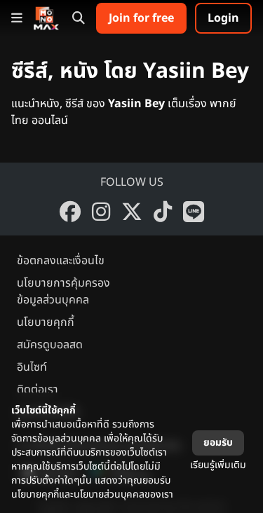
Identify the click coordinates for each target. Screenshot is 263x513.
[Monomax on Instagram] (101, 211)
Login (223, 18)
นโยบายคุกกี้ (45, 322)
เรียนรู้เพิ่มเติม (218, 465)
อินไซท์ (32, 367)
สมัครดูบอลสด (50, 344)
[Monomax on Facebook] (70, 211)
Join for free (141, 18)
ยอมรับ (218, 442)
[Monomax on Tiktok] (163, 211)
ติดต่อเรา (37, 389)
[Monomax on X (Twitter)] (131, 211)
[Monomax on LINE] (193, 211)
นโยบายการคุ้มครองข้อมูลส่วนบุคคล (63, 291)
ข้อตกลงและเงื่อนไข (60, 260)
